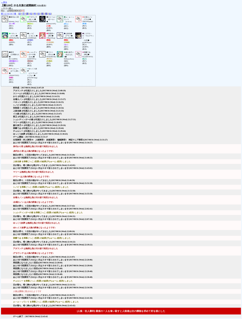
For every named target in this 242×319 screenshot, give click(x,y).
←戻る (4, 2)
